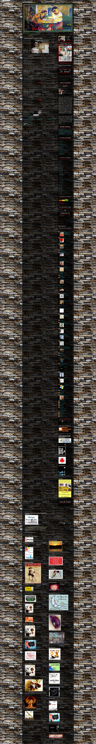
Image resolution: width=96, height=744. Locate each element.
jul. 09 (61, 181)
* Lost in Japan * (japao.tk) (63, 410)
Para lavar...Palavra (62, 355)
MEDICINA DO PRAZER (67, 238)
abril (60, 187)
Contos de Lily (61, 275)
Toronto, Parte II (61, 273)
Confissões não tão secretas (64, 134)
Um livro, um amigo (66, 335)
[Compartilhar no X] (35, 115)
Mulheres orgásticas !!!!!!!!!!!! (62, 151)
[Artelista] (67, 525)
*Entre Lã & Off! (62, 407)
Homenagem (64, 132)
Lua (60, 285)
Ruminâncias (68, 131)
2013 (60, 164)
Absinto (61, 357)
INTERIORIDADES (62, 252)
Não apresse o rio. (61, 147)
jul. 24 (61, 175)
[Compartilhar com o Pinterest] (38, 115)
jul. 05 (61, 182)
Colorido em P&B (62, 392)
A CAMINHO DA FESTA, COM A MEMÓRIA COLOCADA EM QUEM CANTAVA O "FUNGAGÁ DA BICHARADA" (67, 233)
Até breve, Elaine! (66, 261)
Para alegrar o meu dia (62, 391)
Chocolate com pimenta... (63, 413)
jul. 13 (61, 178)
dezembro (61, 166)
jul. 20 (61, 176)
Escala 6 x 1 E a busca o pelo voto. (63, 250)
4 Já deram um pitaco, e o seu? (28, 114)
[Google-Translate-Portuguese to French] (62, 76)
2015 (60, 163)
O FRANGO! (60, 154)
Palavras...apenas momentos (63, 402)
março (61, 188)
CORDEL (63, 133)
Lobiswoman (60, 142)
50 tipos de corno (61, 141)
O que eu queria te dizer (66, 294)
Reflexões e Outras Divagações (63, 363)
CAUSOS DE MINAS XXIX (62, 144)
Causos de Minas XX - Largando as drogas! (33, 38)
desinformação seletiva (62, 322)
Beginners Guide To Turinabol (63, 259)
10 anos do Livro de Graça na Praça (63, 145)
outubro (61, 168)
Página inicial (40, 119)
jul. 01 (61, 183)
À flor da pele (61, 416)
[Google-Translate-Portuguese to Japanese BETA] (67, 76)
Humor (33, 116)
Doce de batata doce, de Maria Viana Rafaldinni (67, 268)
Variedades (61, 130)
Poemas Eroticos (69, 134)
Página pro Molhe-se (66, 366)
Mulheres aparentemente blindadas (66, 315)
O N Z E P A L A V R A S (63, 408)
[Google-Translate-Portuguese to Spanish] (65, 78)
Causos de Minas (29, 116)
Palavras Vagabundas (62, 334)
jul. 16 (61, 177)
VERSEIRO (61, 287)
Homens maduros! (61, 148)
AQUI (36, 532)
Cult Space (61, 384)
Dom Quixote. (65, 372)
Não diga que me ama (62, 356)
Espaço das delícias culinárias (63, 266)
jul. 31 (61, 173)
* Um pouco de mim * (62, 260)
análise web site (26, 510)
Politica (70, 133)
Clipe (59, 134)
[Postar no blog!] (34, 115)
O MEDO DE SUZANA (62, 277)
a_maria (61, 314)
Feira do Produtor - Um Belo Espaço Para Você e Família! (67, 348)
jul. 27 (61, 174)
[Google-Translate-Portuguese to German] (63, 76)
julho (60, 172)
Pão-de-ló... (61, 393)
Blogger (49, 740)
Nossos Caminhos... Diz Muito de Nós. (67, 300)
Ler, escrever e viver (62, 305)
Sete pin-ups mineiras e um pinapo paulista (67, 323)
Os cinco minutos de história (67, 358)
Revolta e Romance (62, 320)
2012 (60, 165)
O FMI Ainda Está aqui (62, 364)
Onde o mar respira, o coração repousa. (67, 245)
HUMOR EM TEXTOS (62, 237)
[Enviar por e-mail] (33, 115)
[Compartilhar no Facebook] (37, 115)
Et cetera (61, 390)
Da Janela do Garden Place (63, 328)
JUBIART (61, 299)
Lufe (64, 90)
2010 (60, 193)
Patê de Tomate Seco (66, 395)
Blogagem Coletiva (63, 131)
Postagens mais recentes (28, 119)
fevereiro (61, 189)
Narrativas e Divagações (62, 293)
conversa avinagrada (62, 231)
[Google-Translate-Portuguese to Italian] (65, 76)
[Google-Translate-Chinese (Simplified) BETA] (60, 76)
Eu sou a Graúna (62, 404)
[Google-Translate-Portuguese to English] (69, 76)
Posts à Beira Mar (62, 353)
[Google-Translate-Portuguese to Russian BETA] (70, 76)
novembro (61, 167)
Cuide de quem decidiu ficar (67, 308)
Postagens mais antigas (52, 119)
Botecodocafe (61, 405)
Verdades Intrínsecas (62, 378)
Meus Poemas (67, 133)
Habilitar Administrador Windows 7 (66, 385)
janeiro (61, 190)
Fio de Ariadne (61, 258)
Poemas (68, 132)
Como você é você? (66, 279)
